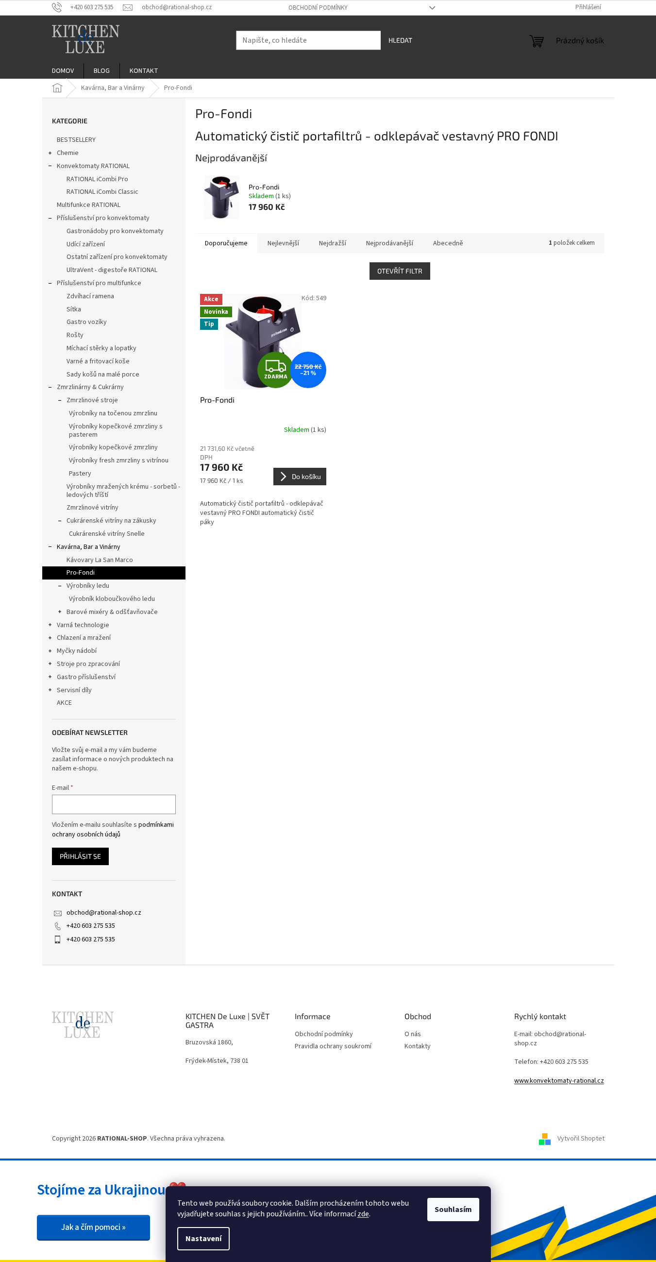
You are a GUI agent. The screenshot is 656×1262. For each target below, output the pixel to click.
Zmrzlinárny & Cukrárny (90, 387)
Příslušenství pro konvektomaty (103, 218)
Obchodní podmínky (318, 7)
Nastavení (203, 1238)
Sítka (74, 309)
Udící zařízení (86, 244)
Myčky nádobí (77, 651)
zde (363, 1214)
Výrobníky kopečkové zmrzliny (113, 447)
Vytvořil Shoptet (581, 1138)
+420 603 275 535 (91, 926)
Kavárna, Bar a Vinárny (88, 547)
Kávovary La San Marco (100, 560)
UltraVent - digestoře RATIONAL (112, 270)
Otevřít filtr (399, 271)
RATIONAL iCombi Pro (97, 179)
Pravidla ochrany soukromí (333, 1046)
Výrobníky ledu (88, 586)
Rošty (75, 335)
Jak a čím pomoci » (93, 1227)
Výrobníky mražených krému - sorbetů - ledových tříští (123, 491)
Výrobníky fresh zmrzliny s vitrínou (118, 460)
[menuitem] (63, 71)
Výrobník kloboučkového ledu (112, 599)
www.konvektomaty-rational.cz (559, 1081)
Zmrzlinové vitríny (92, 507)
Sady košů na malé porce (103, 374)
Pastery (80, 473)
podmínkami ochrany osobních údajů (113, 829)
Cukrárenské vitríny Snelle (107, 534)
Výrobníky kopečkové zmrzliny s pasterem (116, 431)
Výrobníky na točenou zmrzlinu (113, 413)
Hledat (400, 40)
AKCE (64, 703)
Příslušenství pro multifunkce (99, 283)
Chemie (68, 153)
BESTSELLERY (76, 140)
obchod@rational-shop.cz (104, 913)
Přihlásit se (80, 856)
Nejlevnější (283, 243)
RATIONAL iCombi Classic (102, 192)
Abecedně (448, 243)
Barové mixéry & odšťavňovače (112, 612)
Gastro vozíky (87, 322)
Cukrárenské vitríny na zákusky (111, 521)
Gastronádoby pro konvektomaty (115, 231)
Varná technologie (83, 625)
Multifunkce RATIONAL (88, 205)
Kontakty (417, 1046)
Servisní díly (74, 690)
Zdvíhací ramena (90, 296)
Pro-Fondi (81, 573)
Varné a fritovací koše (98, 361)
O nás (412, 1034)
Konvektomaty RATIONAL (93, 166)
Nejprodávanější (389, 243)
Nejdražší (332, 243)
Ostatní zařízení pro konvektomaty (117, 257)
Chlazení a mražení (84, 638)
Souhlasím (453, 1209)
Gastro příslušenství (86, 677)
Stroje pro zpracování (88, 664)
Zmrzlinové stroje (92, 400)
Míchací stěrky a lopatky (101, 348)
